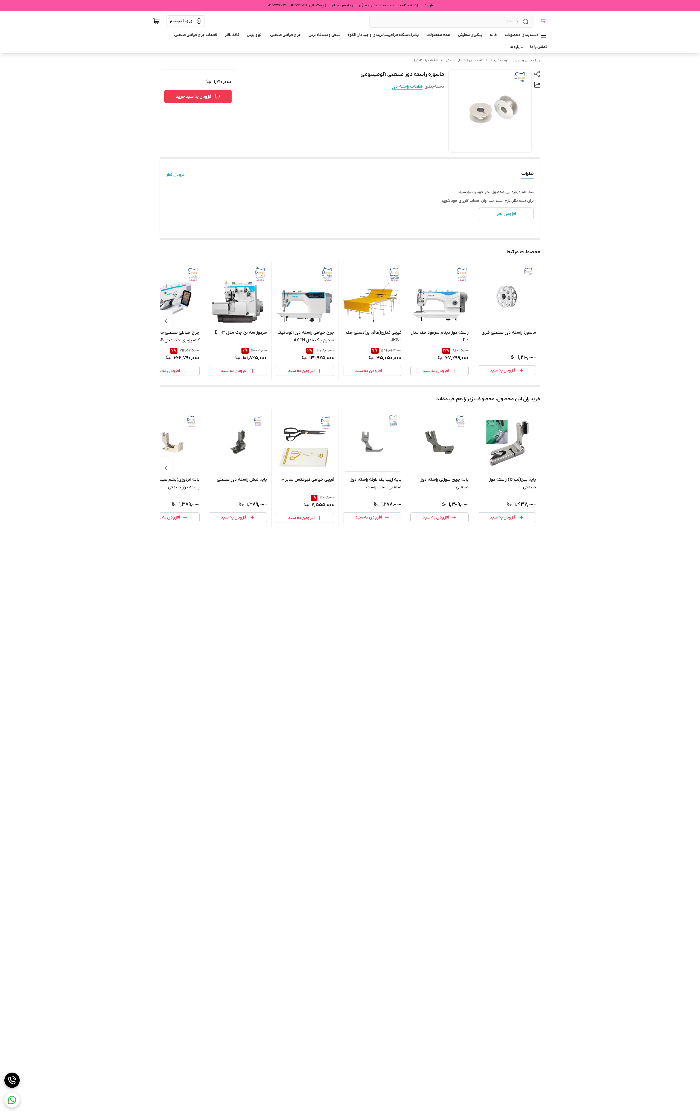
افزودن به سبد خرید (194, 96)
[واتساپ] (12, 1100)
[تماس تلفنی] (12, 1080)
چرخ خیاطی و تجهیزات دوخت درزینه (515, 60)
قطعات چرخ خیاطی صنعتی (464, 60)
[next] (166, 321)
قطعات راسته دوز (425, 60)
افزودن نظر (176, 174)
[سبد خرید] (156, 21)
